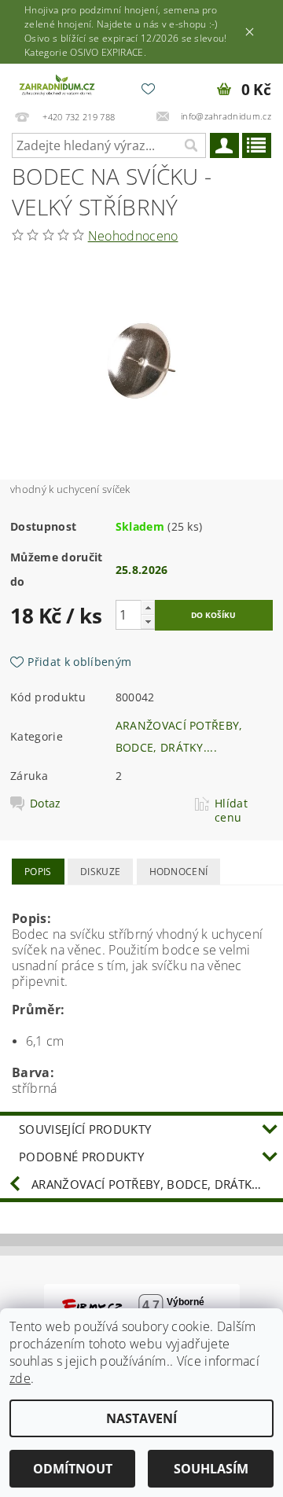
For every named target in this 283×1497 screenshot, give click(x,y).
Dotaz (45, 803)
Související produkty (85, 1129)
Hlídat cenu (231, 810)
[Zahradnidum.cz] (58, 84)
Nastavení (141, 1418)
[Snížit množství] (148, 621)
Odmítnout (72, 1468)
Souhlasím (211, 1468)
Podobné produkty (81, 1156)
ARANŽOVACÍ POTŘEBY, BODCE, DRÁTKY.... (151, 1184)
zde (20, 1378)
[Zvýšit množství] (148, 607)
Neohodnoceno (133, 236)
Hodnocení (178, 871)
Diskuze (100, 871)
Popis (38, 871)
